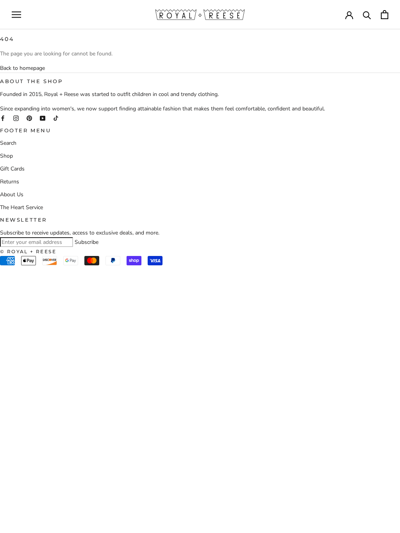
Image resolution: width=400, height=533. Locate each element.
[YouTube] (42, 117)
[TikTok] (56, 117)
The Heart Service (21, 207)
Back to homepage (22, 68)
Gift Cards (12, 168)
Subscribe (86, 242)
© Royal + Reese (28, 251)
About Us (11, 194)
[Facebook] (2, 117)
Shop (6, 156)
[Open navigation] (16, 14)
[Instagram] (16, 117)
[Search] (367, 15)
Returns (9, 181)
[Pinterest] (29, 117)
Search (8, 143)
